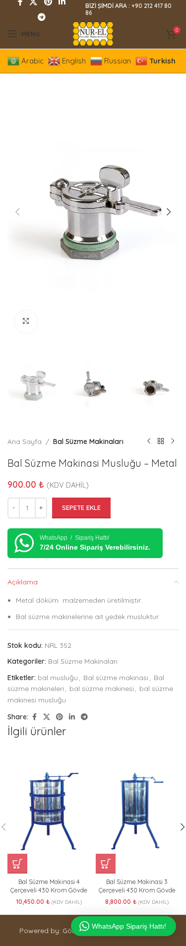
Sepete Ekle (81, 507)
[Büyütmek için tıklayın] (26, 322)
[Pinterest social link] (59, 717)
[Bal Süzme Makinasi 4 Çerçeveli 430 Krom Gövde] (49, 811)
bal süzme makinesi (101, 688)
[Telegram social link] (41, 16)
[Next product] (173, 441)
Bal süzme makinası (115, 677)
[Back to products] (161, 441)
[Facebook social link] (34, 717)
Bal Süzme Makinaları (88, 441)
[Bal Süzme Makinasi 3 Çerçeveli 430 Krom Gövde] (137, 811)
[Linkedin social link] (72, 717)
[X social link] (46, 717)
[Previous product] (149, 441)
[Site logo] (93, 33)
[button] (17, 212)
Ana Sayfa (24, 441)
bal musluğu (58, 677)
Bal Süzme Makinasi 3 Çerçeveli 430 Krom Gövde (137, 886)
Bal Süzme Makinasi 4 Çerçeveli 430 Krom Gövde (48, 886)
